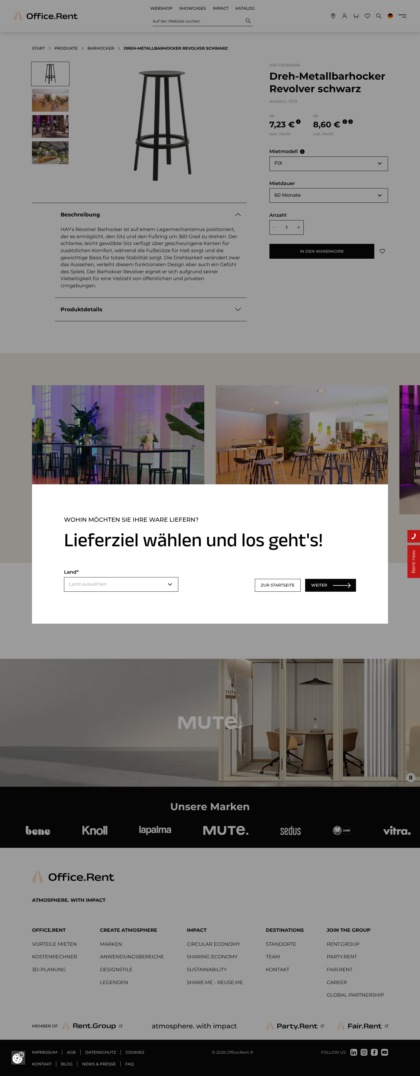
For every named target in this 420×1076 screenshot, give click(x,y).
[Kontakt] (413, 536)
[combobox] (121, 584)
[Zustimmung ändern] (18, 1058)
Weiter (319, 585)
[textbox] (121, 584)
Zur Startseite (278, 585)
